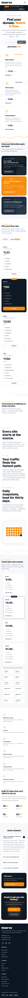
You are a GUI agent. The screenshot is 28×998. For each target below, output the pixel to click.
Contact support (5, 979)
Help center (4, 977)
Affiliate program (5, 968)
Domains (3, 954)
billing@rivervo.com (5, 939)
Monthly (5, 239)
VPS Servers (4, 952)
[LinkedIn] (9, 943)
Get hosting (8, 171)
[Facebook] (2, 943)
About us (3, 963)
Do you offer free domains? (10, 868)
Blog (2, 965)
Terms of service (5, 983)
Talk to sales (14, 914)
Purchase (14, 274)
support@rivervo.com (6, 937)
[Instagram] (6, 943)
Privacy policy (4, 986)
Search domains (9, 192)
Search (21, 42)
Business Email (4, 956)
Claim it (21, 9)
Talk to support (10, 884)
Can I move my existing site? (11, 857)
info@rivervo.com (5, 935)
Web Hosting (4, 950)
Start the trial (8, 211)
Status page (4, 981)
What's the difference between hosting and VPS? (12, 837)
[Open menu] (25, 2)
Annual (15, 239)
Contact (3, 970)
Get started (8, 592)
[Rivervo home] (6, 2)
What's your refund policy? (10, 862)
